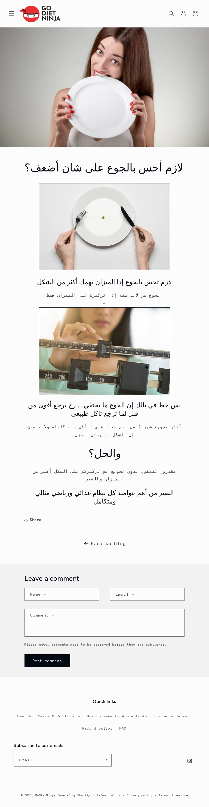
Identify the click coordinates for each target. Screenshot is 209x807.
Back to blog (108, 543)
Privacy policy (140, 795)
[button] (11, 14)
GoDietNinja (45, 795)
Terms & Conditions (59, 716)
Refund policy (97, 728)
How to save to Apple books (117, 716)
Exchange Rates (171, 716)
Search (24, 716)
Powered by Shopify (74, 795)
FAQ (123, 728)
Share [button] (36, 520)
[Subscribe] (105, 760)
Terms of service (173, 795)
